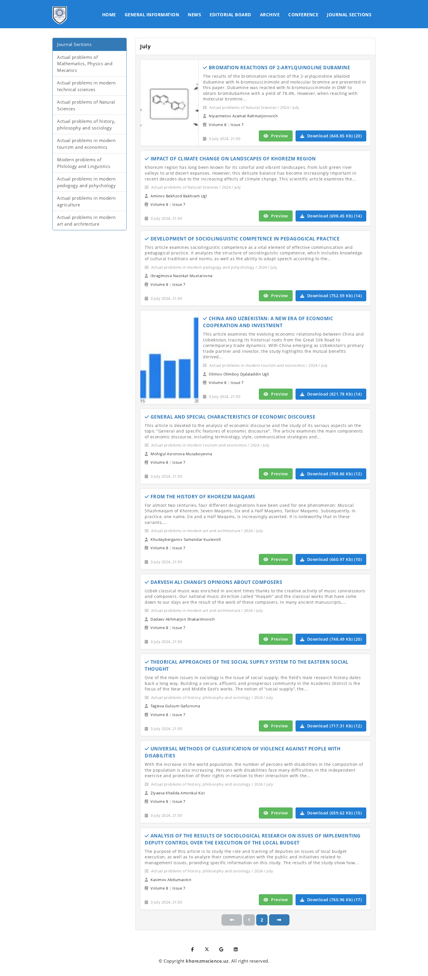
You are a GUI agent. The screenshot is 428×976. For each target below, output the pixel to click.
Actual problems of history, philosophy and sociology (86, 124)
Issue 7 (237, 124)
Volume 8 (217, 124)
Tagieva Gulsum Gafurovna (175, 705)
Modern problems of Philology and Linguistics (83, 163)
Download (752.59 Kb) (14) (334, 295)
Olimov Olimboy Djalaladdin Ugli (239, 374)
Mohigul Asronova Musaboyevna (181, 453)
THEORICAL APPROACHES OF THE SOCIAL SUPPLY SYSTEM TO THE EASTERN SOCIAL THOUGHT (247, 665)
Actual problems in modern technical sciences (86, 86)
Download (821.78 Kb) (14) (334, 394)
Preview (279, 136)
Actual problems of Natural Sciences (86, 105)
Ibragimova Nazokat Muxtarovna (182, 275)
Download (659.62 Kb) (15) (334, 813)
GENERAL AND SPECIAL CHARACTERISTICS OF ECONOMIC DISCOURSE (233, 417)
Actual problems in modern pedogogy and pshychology (86, 182)
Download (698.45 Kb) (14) (334, 216)
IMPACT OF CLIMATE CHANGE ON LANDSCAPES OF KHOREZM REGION (233, 158)
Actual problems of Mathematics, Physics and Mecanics (84, 63)
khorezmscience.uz (207, 961)
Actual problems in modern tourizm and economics (86, 143)
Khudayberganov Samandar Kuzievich (186, 539)
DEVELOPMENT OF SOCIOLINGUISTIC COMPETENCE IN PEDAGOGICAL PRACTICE (245, 238)
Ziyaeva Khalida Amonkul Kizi (178, 793)
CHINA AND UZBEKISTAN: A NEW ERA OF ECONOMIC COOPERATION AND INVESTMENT (268, 322)
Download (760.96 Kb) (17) (334, 899)
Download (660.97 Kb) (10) (334, 559)
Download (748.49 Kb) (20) (334, 639)
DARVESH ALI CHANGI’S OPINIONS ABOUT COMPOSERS (216, 582)
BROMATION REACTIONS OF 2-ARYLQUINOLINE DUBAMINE (279, 67)
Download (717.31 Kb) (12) (334, 726)
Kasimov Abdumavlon (171, 879)
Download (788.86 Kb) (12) (334, 474)
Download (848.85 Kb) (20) (334, 136)
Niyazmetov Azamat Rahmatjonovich (243, 115)
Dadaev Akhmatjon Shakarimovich (183, 619)
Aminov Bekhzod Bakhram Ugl (179, 196)
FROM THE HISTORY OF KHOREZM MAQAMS (203, 496)
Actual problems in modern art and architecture (86, 220)
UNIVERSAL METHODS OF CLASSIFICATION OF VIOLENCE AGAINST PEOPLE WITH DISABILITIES (242, 752)
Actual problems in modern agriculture (86, 201)
